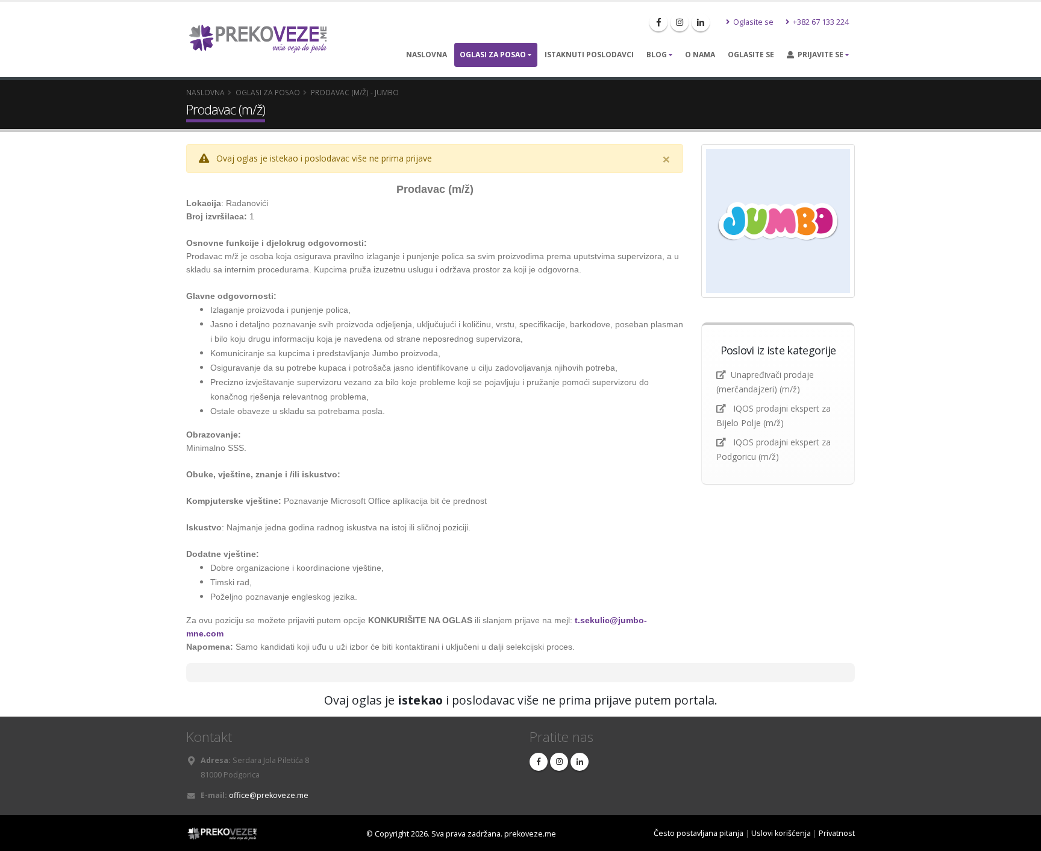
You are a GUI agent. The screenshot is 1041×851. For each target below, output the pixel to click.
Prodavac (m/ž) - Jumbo (355, 92)
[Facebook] (658, 22)
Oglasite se (752, 22)
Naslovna (426, 54)
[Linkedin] (701, 22)
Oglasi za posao (493, 54)
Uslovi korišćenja (781, 833)
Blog (656, 54)
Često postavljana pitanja (698, 833)
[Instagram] (680, 22)
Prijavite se (818, 54)
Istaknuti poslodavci (589, 54)
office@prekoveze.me (268, 795)
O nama (700, 54)
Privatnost (837, 833)
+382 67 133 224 (820, 22)
